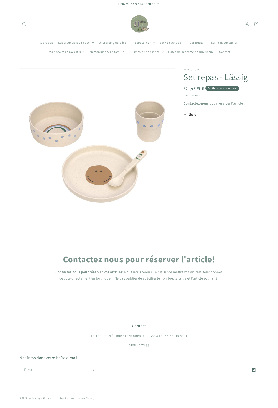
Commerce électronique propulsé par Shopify (68, 398)
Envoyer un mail (139, 291)
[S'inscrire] (93, 370)
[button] (24, 24)
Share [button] (193, 115)
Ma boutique (35, 398)
